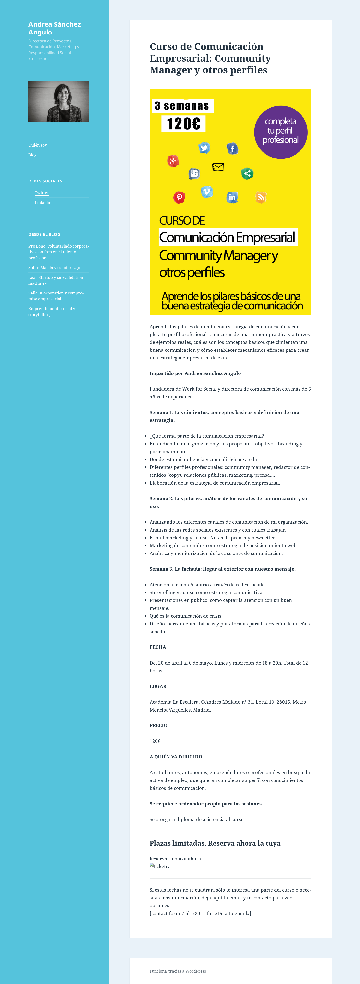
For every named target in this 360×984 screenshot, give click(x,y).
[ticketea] (230, 867)
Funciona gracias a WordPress (178, 971)
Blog (32, 155)
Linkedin (43, 202)
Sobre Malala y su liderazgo (54, 267)
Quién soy (37, 145)
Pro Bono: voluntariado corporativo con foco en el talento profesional (58, 251)
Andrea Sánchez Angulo (54, 28)
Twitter (42, 192)
